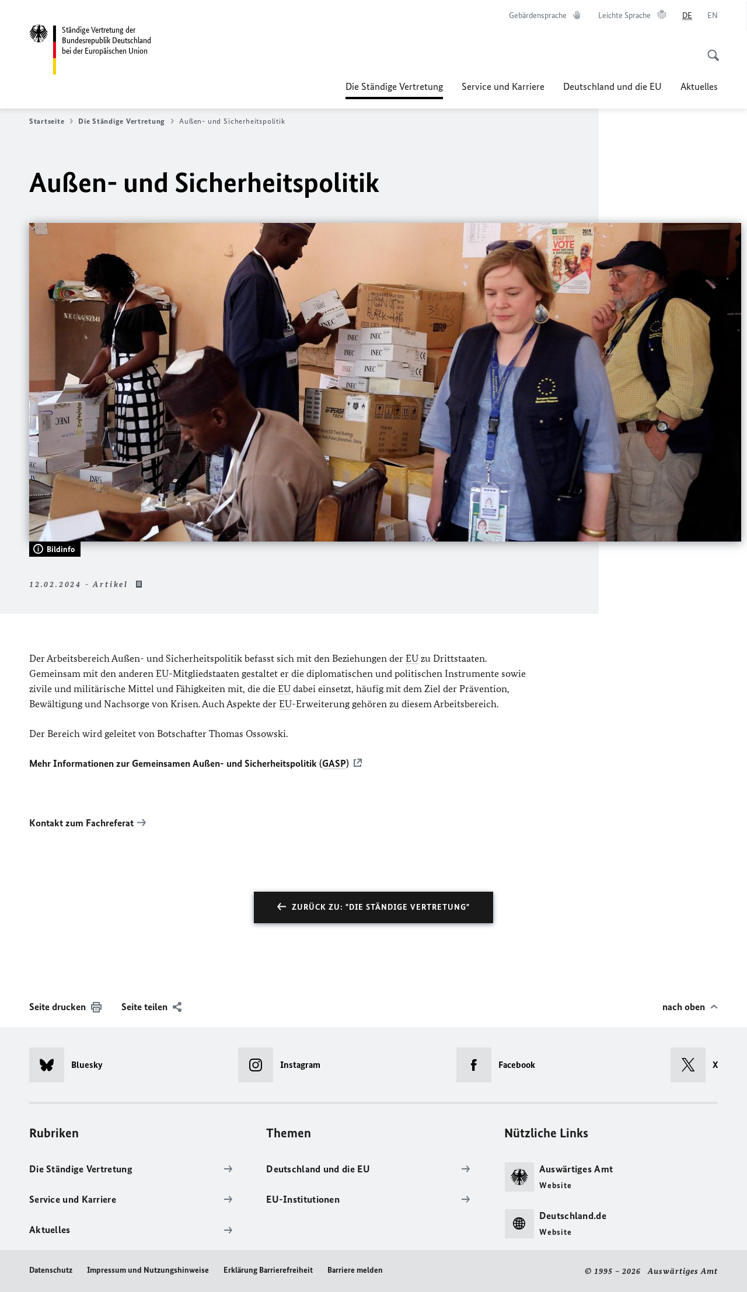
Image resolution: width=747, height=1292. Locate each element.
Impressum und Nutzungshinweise (148, 1270)
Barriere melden (355, 1270)
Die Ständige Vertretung (394, 90)
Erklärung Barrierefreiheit (268, 1270)
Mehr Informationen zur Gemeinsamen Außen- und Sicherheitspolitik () (189, 763)
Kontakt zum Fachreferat (81, 823)
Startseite (46, 121)
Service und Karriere (503, 86)
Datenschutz (50, 1270)
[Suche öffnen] (709, 49)
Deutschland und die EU (612, 86)
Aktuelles (699, 86)
